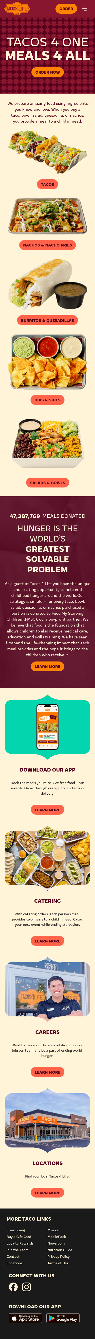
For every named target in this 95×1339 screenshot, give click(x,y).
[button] (84, 9)
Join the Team (17, 1249)
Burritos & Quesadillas (47, 320)
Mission (53, 1230)
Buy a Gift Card (19, 1236)
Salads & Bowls (47, 482)
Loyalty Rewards (20, 1243)
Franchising (16, 1230)
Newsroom (56, 1243)
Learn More (47, 666)
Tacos (47, 184)
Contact (13, 1256)
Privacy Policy (59, 1256)
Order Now (47, 72)
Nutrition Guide (60, 1249)
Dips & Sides (47, 399)
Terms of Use (58, 1263)
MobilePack (57, 1236)
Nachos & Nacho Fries (47, 245)
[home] (28, 8)
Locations (14, 1263)
